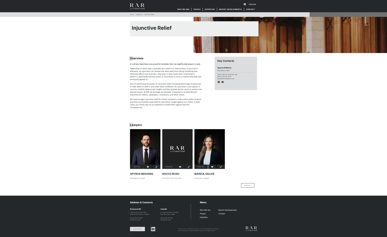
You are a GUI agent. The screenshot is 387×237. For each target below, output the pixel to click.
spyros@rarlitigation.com (225, 79)
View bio (136, 167)
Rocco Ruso (170, 173)
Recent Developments (230, 9)
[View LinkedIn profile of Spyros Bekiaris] (219, 82)
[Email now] (148, 167)
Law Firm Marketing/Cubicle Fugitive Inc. (209, 228)
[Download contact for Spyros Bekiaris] (223, 82)
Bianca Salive (204, 173)
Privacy (196, 228)
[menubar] (216, 9)
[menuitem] (183, 9)
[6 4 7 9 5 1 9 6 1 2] (156, 167)
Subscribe (252, 4)
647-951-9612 (226, 76)
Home (132, 14)
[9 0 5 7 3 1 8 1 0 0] (189, 167)
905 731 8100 (138, 218)
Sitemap (180, 228)
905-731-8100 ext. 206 (229, 74)
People (197, 9)
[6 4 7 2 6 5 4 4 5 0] (221, 167)
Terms (184, 228)
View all (247, 185)
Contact (250, 9)
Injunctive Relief (149, 14)
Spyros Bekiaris (224, 68)
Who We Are (183, 9)
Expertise (210, 9)
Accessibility (191, 228)
